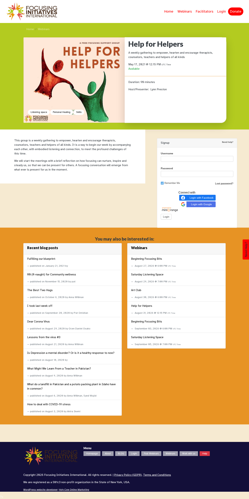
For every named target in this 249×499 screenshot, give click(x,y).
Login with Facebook (201, 197)
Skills (78, 112)
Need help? (227, 142)
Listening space (39, 112)
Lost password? (224, 183)
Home (168, 11)
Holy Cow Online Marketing (74, 489)
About (108, 453)
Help (204, 453)
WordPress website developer (40, 489)
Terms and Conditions (157, 475)
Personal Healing (61, 112)
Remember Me (172, 182)
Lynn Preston (158, 89)
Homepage (92, 453)
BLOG (121, 453)
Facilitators (204, 11)
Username (167, 153)
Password (167, 168)
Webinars (185, 11)
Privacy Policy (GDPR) (128, 475)
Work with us (188, 453)
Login (221, 11)
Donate (235, 11)
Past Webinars (151, 453)
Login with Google (201, 204)
